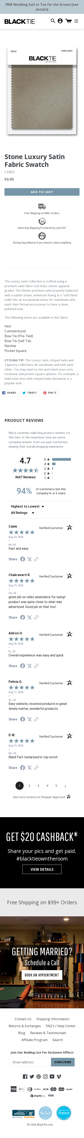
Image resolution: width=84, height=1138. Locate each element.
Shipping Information (52, 1019)
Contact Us (23, 1019)
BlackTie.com (45, 1124)
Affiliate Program (34, 1040)
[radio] (59, 459)
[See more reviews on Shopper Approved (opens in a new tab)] (36, 559)
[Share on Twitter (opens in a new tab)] (29, 559)
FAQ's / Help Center (61, 1026)
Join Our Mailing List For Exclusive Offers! (42, 1052)
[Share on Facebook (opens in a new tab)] (22, 560)
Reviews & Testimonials (48, 1033)
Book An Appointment (42, 975)
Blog (21, 1033)
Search (57, 1040)
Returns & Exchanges (25, 1026)
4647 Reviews (28, 477)
